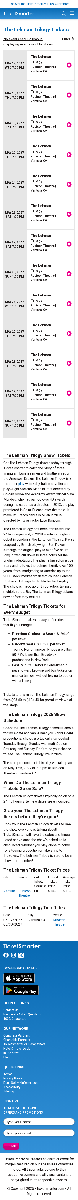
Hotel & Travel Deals (17, 1048)
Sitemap (9, 1091)
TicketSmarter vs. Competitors (24, 1044)
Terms (7, 1074)
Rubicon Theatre (24, 893)
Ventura (9, 891)
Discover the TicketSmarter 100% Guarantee (39, 4)
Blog (6, 1057)
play (21, 484)
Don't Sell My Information (20, 1082)
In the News (11, 1053)
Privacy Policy (12, 1078)
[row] (39, 66)
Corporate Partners (16, 1035)
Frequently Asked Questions (22, 1014)
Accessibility (11, 1087)
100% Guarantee (14, 1018)
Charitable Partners (16, 1040)
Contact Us (10, 1010)
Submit (11, 1146)
